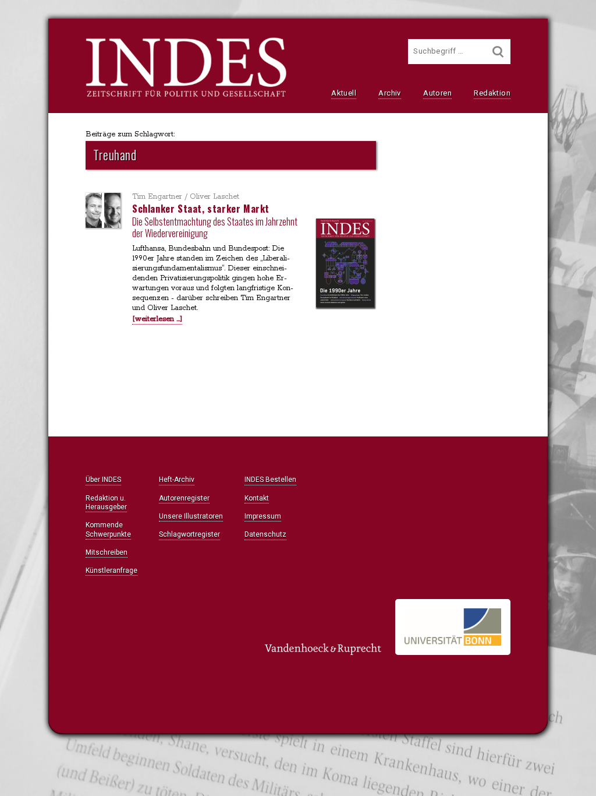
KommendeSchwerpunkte (108, 529)
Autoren (437, 93)
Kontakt (256, 498)
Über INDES (103, 480)
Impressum (262, 516)
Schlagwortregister (189, 534)
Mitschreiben (106, 552)
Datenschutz (265, 534)
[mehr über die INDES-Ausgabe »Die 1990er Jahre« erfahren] (345, 264)
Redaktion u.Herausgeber (106, 502)
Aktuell (343, 93)
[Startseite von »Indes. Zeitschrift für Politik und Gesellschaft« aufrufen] (186, 95)
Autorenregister (184, 498)
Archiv (389, 93)
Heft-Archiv (176, 480)
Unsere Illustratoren (191, 516)
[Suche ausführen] (498, 51)
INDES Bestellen (270, 480)
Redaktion (492, 93)
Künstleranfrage (111, 570)
